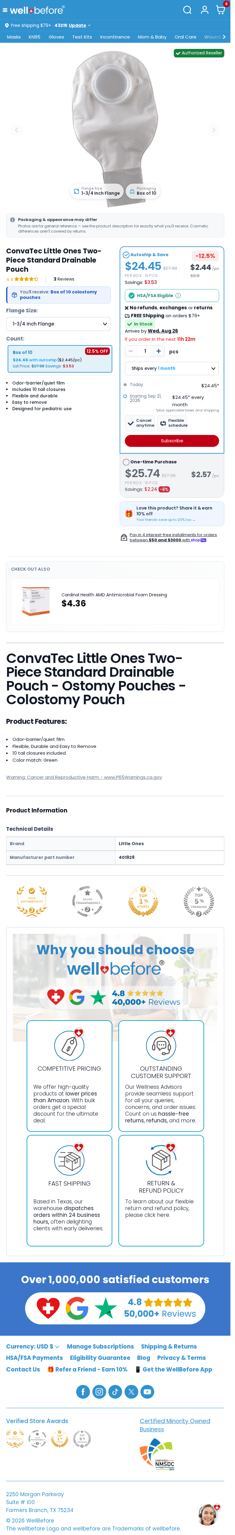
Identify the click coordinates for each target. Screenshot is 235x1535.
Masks (14, 37)
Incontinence (115, 37)
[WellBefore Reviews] (48, 1308)
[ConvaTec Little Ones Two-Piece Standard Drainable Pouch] (115, 130)
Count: (15, 338)
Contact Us (23, 1369)
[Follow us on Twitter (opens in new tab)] (131, 1391)
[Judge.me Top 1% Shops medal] (143, 901)
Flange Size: (22, 310)
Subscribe (172, 440)
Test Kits (82, 37)
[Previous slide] (17, 130)
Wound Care (218, 37)
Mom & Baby (152, 37)
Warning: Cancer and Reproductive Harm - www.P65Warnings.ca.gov (84, 777)
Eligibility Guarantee (100, 1358)
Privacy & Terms (181, 1358)
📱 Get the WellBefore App (173, 1369)
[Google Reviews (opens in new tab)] (77, 1308)
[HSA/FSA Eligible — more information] (178, 295)
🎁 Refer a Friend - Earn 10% (87, 1369)
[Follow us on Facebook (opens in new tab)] (83, 1391)
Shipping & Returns (169, 1346)
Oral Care (185, 37)
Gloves (56, 37)
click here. (157, 1215)
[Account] (204, 10)
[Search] (187, 10)
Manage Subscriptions (100, 1346)
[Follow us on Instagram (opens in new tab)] (99, 1391)
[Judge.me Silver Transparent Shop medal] (87, 901)
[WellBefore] (37, 10)
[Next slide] (213, 130)
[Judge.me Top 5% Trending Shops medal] (199, 901)
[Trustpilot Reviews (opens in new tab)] (105, 1308)
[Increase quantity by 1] (158, 351)
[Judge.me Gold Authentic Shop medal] (32, 901)
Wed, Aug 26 (163, 331)
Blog (143, 1358)
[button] (6, 9)
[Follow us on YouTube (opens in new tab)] (147, 1391)
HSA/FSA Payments (34, 1358)
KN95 (34, 37)
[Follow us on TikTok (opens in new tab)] (115, 1391)
